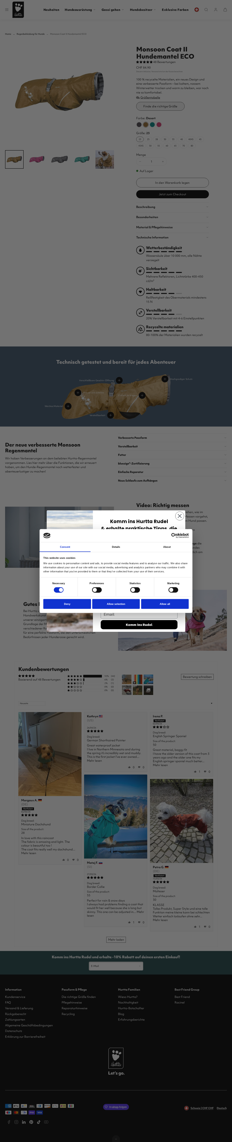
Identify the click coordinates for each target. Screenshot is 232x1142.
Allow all (165, 603)
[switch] (97, 590)
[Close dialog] (179, 516)
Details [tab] (116, 546)
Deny (67, 603)
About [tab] (167, 546)
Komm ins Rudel (139, 624)
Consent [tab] (65, 546)
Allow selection (116, 603)
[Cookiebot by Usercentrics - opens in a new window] (174, 535)
